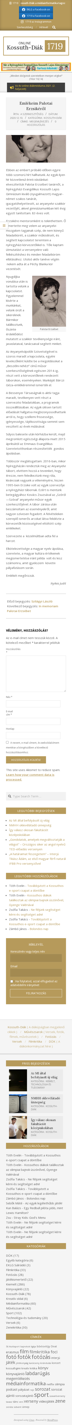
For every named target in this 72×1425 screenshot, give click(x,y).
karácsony (34, 1363)
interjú (55, 1358)
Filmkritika (12, 1270)
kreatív (25, 1368)
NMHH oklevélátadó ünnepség (30, 825)
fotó (11, 1356)
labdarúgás (37, 1373)
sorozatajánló (24, 1396)
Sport (10, 1313)
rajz (32, 1389)
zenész (9, 1407)
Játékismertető (16, 1279)
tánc (15, 1401)
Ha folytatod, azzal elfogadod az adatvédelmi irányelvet (33, 983)
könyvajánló (15, 1373)
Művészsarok (15, 1308)
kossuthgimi (13, 1368)
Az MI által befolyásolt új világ (29, 820)
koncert (56, 1363)
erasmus (12, 1352)
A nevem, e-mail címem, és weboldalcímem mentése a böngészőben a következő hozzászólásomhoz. (32, 747)
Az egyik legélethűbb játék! (43, 1203)
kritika (33, 1368)
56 (7, 1346)
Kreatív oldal (14, 1299)
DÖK (9, 1255)
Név (9, 697)
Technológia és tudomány (41, 1086)
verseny (31, 1401)
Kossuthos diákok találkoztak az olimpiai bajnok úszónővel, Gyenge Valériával (36, 900)
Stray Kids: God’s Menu (30, 1218)
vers (21, 1401)
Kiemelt (50, 1081)
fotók (24, 1356)
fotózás (41, 1356)
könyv (43, 1367)
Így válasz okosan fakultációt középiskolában (43, 1124)
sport (41, 1395)
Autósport (14, 1346)
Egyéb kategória (17, 1260)
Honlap (10, 728)
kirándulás (45, 1363)
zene (60, 1401)
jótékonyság (22, 1363)
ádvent (17, 1407)
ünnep (25, 1407)
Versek (11, 1323)
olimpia (60, 1384)
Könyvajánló (14, 1289)
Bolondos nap (39, 929)
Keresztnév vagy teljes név (27, 951)
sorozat (42, 1389)
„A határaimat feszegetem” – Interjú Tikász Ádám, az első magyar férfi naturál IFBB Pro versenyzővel (37, 858)
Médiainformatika (18, 1303)
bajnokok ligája (28, 1346)
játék (10, 1362)
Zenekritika (13, 1327)
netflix (50, 1384)
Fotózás (11, 1275)
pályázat (23, 1389)
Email (13, 966)
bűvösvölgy (43, 1346)
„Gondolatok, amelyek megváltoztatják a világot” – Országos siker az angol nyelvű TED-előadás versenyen (37, 844)
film (24, 1351)
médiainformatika (26, 1383)
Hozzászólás (10, 650)
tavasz (9, 1401)
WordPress (52, 1419)
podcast (11, 1389)
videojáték (46, 1401)
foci (54, 1352)
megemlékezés (39, 121)
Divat (54, 1346)
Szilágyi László (42, 601)
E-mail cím (9, 713)
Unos (31, 1419)
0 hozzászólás (41, 123)
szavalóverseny (57, 1396)
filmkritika (40, 1352)
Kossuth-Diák (53, 118)
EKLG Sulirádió (16, 1265)
